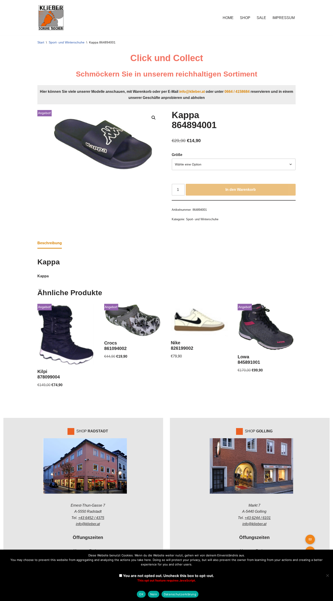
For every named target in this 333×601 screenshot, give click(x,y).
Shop (245, 18)
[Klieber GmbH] (51, 17)
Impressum (284, 18)
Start (40, 42)
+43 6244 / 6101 (258, 518)
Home (228, 18)
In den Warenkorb (240, 190)
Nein (153, 594)
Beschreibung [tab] (49, 243)
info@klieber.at (192, 91)
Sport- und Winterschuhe (66, 42)
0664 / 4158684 (237, 91)
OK (141, 594)
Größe (177, 155)
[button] (154, 118)
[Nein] (327, 575)
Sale (261, 18)
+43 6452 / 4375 (91, 518)
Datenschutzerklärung (180, 594)
